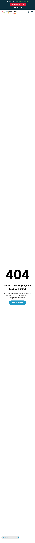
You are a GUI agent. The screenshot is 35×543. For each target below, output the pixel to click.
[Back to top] (33, 537)
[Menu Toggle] (32, 12)
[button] (28, 12)
